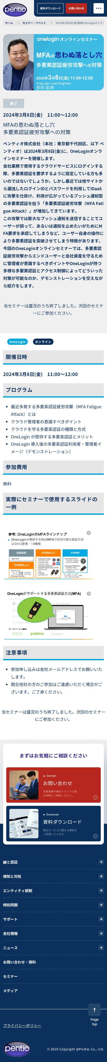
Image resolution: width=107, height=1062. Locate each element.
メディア (10, 990)
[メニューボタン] (98, 8)
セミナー (10, 976)
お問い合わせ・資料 (19, 962)
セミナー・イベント (34, 23)
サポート (10, 919)
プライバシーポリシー (22, 1025)
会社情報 (10, 933)
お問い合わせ (76, 8)
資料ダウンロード (50, 8)
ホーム (9, 23)
